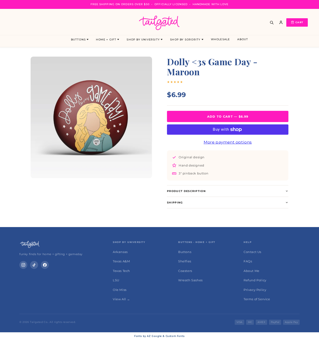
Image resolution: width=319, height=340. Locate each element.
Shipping (175, 202)
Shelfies (184, 261)
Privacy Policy (255, 290)
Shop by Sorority (185, 39)
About (242, 39)
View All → (121, 299)
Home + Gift (106, 39)
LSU (116, 280)
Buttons (78, 39)
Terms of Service (257, 299)
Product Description (186, 191)
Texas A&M (121, 261)
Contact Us (252, 252)
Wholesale (220, 39)
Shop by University (143, 39)
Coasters (185, 271)
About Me (251, 271)
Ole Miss (120, 290)
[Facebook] (45, 265)
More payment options (228, 142)
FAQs (248, 261)
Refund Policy (255, 280)
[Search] (272, 22)
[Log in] (281, 22)
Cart (299, 22)
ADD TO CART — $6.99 (227, 116)
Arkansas (120, 252)
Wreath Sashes (190, 280)
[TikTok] (34, 265)
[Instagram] (23, 265)
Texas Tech (121, 271)
